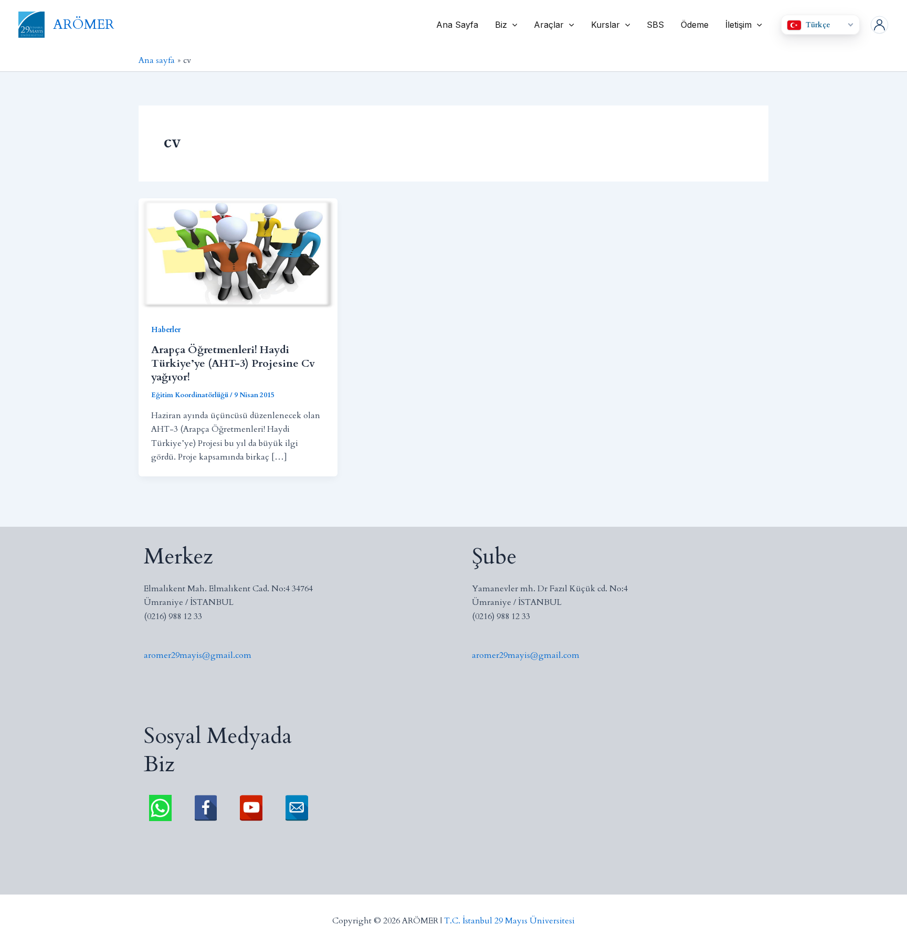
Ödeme (695, 24)
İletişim (738, 24)
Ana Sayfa (457, 24)
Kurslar (605, 24)
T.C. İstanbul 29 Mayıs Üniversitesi (509, 921)
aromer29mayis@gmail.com (197, 655)
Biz (501, 24)
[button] (512, 25)
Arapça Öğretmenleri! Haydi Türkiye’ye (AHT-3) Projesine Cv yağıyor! (233, 363)
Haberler (166, 330)
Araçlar (549, 24)
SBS (655, 24)
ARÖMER (83, 24)
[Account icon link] (879, 25)
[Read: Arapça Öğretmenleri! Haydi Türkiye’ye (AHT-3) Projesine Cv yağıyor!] (238, 253)
